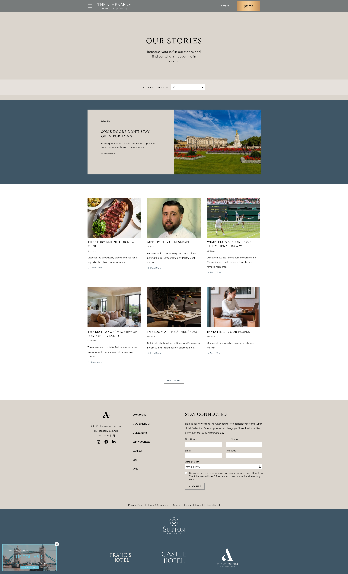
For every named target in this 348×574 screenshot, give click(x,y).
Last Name (232, 439)
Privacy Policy (136, 505)
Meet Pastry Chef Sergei (168, 242)
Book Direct (213, 505)
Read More (110, 153)
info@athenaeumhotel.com (106, 426)
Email (188, 450)
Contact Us (139, 414)
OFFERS (225, 6)
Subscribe (195, 486)
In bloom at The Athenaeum (172, 331)
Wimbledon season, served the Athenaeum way (230, 244)
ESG (135, 459)
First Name (191, 439)
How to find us (142, 423)
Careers (137, 450)
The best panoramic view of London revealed (112, 333)
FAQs (135, 468)
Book (248, 6)
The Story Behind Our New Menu (111, 244)
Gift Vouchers (141, 441)
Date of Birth (192, 461)
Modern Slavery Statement (188, 505)
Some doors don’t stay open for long (125, 133)
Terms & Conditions (158, 505)
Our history (140, 432)
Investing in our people (228, 331)
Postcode (231, 450)
